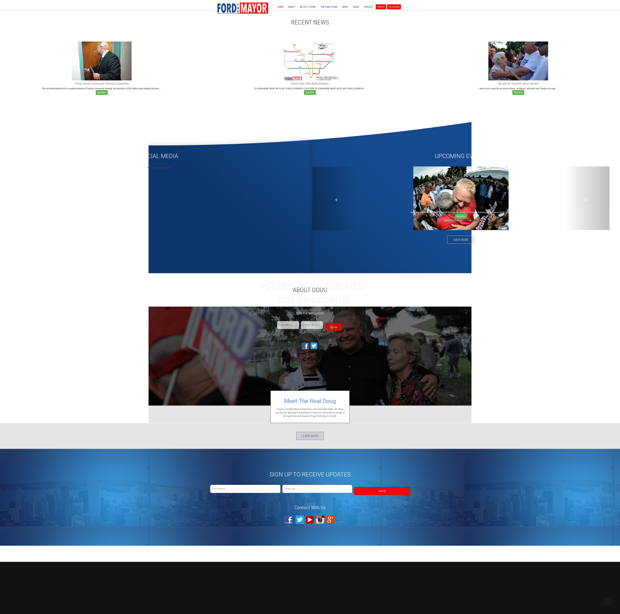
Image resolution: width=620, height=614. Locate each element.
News (345, 6)
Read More (102, 92)
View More (461, 240)
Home (280, 6)
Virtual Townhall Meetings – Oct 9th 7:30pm (461, 207)
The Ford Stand (328, 6)
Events (475, 220)
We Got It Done (308, 6)
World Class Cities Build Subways (310, 83)
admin (465, 220)
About (291, 6)
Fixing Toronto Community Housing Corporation (102, 83)
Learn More (310, 436)
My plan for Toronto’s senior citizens (518, 83)
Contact (368, 6)
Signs (356, 6)
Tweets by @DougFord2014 (159, 167)
